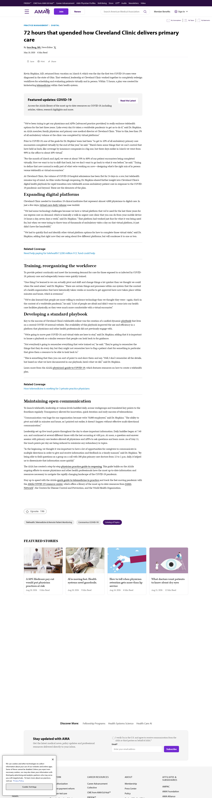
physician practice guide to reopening (81, 466)
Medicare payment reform (62, 788)
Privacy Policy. (18, 780)
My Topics (191, 20)
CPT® (117, 3)
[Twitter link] (55, 47)
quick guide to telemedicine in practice (78, 480)
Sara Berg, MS (33, 47)
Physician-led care (58, 793)
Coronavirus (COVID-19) (88, 522)
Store (111, 3)
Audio (124, 3)
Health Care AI (144, 723)
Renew (77, 11)
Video (143, 3)
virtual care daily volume (53, 205)
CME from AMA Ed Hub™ (43, 3)
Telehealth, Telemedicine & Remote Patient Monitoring (49, 522)
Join (61, 11)
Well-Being (102, 3)
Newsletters (134, 3)
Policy (128, 793)
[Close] (53, 759)
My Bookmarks (205, 20)
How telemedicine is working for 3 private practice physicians (57, 388)
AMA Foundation (170, 791)
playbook (126, 321)
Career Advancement (65, 3)
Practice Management (36, 25)
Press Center (130, 788)
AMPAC (166, 786)
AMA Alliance (168, 796)
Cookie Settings (29, 787)
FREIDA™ (27, 3)
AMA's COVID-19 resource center (45, 484)
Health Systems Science (121, 723)
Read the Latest (128, 100)
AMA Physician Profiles (86, 3)
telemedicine (43, 85)
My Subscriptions (176, 20)
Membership (131, 783)
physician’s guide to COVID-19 (69, 367)
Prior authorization (59, 783)
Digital (55, 25)
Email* (115, 744)
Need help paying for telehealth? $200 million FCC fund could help (59, 253)
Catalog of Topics (112, 522)
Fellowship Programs (94, 723)
